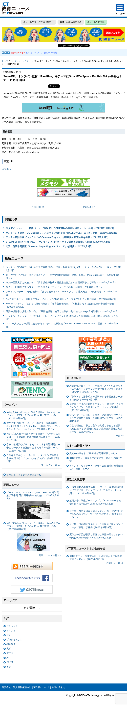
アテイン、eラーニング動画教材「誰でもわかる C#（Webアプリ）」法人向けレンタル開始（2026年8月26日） (61, 293)
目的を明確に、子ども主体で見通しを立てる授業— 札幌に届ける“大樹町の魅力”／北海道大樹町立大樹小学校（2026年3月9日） (96, 428)
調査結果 (11, 644)
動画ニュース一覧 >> (50, 555)
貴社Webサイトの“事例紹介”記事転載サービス (93, 453)
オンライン (12, 626)
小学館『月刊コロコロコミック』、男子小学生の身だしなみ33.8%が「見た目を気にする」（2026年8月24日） (96, 513)
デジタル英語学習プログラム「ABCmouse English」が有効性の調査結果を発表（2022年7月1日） (58, 237)
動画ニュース (11, 484)
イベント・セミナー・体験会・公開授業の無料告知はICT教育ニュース (96, 467)
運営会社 (6, 687)
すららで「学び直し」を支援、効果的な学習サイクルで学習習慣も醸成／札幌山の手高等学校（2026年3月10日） (96, 417)
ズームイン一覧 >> (51, 465)
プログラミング (14, 639)
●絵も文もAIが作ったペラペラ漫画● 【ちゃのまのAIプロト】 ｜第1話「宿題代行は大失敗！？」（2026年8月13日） (33, 436)
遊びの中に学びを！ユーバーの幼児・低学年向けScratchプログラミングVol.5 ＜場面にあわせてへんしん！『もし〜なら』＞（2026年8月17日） (33, 426)
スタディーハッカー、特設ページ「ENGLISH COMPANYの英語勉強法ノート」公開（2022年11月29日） (60, 228)
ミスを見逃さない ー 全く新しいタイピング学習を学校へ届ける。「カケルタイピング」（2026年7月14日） (32, 458)
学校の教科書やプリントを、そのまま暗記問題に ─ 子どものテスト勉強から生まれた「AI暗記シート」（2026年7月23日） (33, 447)
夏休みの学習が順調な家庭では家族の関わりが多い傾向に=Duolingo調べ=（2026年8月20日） (96, 536)
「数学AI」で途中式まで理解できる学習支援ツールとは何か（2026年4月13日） (96, 398)
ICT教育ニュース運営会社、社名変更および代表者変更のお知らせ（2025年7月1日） (95, 558)
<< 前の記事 (38, 206)
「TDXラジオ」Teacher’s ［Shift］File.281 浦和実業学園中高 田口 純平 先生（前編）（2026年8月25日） (32, 495)
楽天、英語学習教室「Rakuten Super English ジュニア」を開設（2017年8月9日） (50, 246)
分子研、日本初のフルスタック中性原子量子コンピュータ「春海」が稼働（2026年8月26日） (54, 287)
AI (7, 657)
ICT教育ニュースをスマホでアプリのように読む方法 (95, 459)
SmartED (6, 169)
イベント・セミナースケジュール (23, 475)
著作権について (41, 687)
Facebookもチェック (32, 578)
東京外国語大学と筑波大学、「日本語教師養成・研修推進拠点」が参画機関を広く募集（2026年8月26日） (61, 282)
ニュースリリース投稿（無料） (38, 22)
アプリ (9, 653)
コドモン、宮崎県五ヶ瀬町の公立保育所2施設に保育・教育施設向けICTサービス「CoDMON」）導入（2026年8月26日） (63, 269)
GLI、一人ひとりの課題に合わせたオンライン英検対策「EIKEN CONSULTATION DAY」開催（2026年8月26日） (62, 325)
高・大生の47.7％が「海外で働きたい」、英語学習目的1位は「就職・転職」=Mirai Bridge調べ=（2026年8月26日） (62, 276)
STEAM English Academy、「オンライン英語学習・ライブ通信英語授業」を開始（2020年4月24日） (59, 241)
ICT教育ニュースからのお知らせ (85, 548)
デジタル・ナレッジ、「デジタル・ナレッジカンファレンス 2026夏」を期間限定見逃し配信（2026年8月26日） (62, 317)
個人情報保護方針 (22, 687)
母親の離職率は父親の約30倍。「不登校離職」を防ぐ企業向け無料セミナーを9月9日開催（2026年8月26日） (63, 311)
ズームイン (10, 404)
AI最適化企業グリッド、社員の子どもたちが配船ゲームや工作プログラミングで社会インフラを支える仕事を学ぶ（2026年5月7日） (96, 388)
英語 (8, 666)
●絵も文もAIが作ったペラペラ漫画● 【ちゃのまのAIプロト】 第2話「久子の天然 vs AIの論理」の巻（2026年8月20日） (33, 415)
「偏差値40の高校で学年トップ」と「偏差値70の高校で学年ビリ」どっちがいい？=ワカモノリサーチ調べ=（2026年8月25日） (96, 490)
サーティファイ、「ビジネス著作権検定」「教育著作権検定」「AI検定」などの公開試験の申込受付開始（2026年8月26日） (60, 305)
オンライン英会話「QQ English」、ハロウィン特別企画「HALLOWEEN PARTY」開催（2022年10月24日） (63, 232)
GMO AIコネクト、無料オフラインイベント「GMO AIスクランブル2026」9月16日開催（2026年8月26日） (61, 299)
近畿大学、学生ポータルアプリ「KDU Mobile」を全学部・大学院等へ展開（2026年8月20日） (95, 502)
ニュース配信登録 (96, 22)
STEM (9, 662)
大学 (8, 648)
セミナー (11, 635)
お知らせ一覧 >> (115, 563)
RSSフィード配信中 (32, 566)
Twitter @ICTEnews (32, 589)
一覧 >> (120, 435)
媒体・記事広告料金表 (71, 22)
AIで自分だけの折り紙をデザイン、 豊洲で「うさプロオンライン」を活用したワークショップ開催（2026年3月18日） (96, 407)
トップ (5, 61)
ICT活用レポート (76, 378)
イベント (11, 630)
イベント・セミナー (21, 61)
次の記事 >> (89, 206)
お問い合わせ (58, 687)
